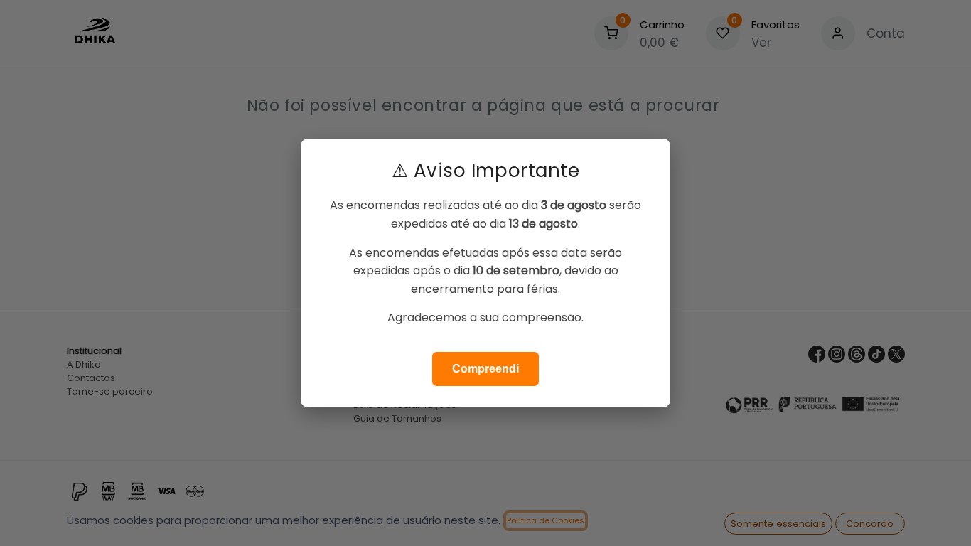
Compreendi (485, 369)
